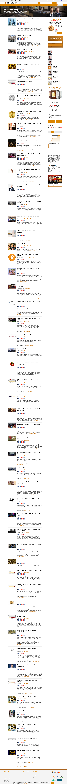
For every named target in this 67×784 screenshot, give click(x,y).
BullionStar (26, 51)
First (15, 766)
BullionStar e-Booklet (7, 776)
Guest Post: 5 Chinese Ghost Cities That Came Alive (29, 19)
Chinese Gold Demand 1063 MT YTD (26, 35)
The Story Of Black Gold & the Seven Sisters (28, 424)
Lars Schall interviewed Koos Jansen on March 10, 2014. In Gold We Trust (28, 566)
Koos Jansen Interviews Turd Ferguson (27, 738)
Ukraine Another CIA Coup (23, 348)
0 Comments (32, 51)
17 (28, 766)
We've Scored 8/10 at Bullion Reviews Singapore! (26, 231)
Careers (14, 776)
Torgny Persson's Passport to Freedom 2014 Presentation (28, 185)
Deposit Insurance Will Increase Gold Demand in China (29, 499)
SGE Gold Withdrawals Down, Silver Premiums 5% (29, 751)
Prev (18, 766)
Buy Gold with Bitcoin (44, 776)
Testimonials (5, 777)
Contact (17, 0)
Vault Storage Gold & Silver (36, 775)
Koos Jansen (27, 22)
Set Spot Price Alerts (55, 146)
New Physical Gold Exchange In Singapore (28, 467)
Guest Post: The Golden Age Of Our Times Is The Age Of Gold (28, 409)
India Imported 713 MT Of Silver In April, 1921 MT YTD (28, 95)
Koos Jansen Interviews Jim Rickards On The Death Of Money (28, 530)
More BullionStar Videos (55, 185)
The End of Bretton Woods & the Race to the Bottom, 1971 (28, 665)
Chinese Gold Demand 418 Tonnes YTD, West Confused (29, 585)
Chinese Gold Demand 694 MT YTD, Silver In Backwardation (28, 302)
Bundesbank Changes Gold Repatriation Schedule (27, 681)
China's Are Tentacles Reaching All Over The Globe (28, 319)
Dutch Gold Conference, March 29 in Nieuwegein (29, 601)
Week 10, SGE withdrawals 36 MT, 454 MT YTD (29, 570)
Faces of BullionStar (6, 775)
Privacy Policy (15, 777)
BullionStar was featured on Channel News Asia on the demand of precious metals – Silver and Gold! (28, 250)
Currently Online (9, 0)
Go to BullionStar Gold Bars (51, 121)
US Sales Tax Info (44, 777)
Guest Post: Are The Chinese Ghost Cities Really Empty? (29, 202)
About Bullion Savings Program (46, 775)
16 (26, 766)
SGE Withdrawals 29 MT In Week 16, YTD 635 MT (29, 380)
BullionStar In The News (7, 778)
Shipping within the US (36, 777)
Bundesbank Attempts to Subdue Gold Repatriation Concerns (26, 631)
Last (34, 766)
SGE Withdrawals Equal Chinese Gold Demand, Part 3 (29, 437)
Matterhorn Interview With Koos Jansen (27, 560)
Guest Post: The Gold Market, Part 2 (26, 696)
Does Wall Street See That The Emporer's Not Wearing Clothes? (29, 154)
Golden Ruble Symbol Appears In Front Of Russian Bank (28, 482)
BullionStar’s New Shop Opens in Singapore (28, 216)
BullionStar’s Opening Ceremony (25, 49)
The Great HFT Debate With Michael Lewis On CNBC (29, 514)
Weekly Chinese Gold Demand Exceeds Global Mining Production (29, 615)
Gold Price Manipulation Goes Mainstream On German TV (28, 285)
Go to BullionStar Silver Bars (59, 121)
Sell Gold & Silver (35, 776)
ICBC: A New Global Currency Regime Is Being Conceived (29, 124)
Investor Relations (15, 775)
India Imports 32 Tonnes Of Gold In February (28, 334)
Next (31, 766)
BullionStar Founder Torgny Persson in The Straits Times (28, 269)
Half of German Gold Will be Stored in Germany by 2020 (29, 649)
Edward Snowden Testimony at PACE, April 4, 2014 (28, 453)
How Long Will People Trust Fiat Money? (27, 140)
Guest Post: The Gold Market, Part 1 (26, 724)
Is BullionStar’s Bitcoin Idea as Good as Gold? (29, 111)
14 (22, 766)
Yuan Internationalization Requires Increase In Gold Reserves (28, 363)
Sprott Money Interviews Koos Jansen (26, 394)
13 (20, 766)
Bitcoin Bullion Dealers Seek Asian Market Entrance (27, 255)
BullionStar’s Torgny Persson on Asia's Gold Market (28, 65)
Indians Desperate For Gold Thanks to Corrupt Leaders (29, 545)
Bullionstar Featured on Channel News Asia (28, 243)
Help (20, 0)
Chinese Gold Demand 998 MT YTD (26, 81)
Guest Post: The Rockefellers (24, 710)
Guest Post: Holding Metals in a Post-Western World (28, 170)
